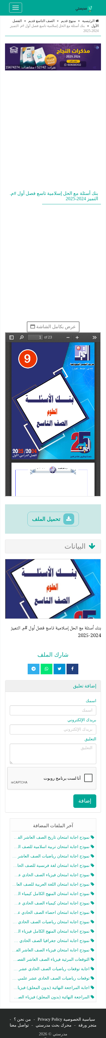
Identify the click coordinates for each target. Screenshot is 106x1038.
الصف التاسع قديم (41, 21)
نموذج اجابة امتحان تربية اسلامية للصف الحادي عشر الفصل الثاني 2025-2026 (51, 847)
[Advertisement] (53, 129)
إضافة (84, 801)
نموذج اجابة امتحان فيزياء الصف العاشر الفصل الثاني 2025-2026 (51, 950)
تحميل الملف (47, 519)
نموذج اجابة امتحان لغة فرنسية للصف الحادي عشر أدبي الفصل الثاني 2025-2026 (51, 865)
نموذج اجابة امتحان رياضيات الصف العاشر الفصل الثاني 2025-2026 (51, 856)
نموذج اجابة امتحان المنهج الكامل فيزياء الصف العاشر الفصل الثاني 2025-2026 (51, 931)
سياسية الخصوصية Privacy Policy (66, 1019)
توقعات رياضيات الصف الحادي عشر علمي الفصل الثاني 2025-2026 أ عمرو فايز (51, 978)
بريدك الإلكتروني (81, 720)
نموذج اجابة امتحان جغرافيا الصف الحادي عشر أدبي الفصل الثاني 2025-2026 (51, 940)
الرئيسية (88, 21)
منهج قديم (68, 21)
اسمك (91, 701)
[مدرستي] (85, 7)
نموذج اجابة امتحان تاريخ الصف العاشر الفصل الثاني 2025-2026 (51, 837)
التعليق (90, 739)
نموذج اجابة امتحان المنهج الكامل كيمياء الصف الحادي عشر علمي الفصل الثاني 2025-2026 (51, 894)
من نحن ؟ (22, 1019)
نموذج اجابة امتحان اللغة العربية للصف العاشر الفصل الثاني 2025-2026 (51, 884)
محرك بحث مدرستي (54, 1025)
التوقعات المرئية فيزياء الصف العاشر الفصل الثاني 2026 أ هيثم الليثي (51, 959)
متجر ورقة (87, 1025)
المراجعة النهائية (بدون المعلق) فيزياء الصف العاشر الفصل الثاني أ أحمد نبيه (51, 997)
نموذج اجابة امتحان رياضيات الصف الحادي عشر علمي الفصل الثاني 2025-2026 (51, 922)
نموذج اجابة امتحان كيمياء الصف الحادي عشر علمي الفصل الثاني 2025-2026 (51, 903)
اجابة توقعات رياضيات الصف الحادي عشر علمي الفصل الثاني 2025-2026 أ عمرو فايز (51, 969)
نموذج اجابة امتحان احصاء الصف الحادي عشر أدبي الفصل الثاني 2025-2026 (51, 912)
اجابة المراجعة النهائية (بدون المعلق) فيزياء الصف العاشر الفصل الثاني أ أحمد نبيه (51, 987)
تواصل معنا (19, 1025)
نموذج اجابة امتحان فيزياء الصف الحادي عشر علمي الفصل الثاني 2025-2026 (51, 875)
